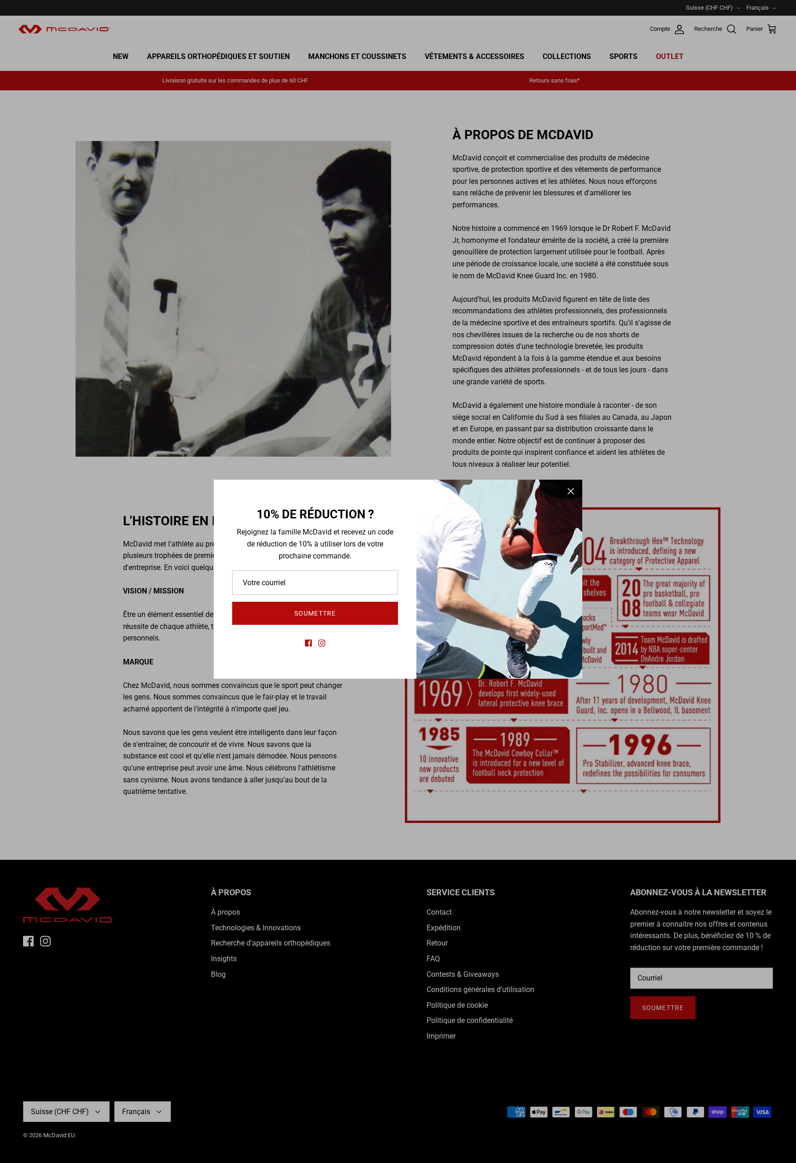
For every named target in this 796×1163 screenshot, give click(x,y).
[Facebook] (308, 643)
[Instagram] (321, 643)
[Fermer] (571, 491)
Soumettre (315, 613)
